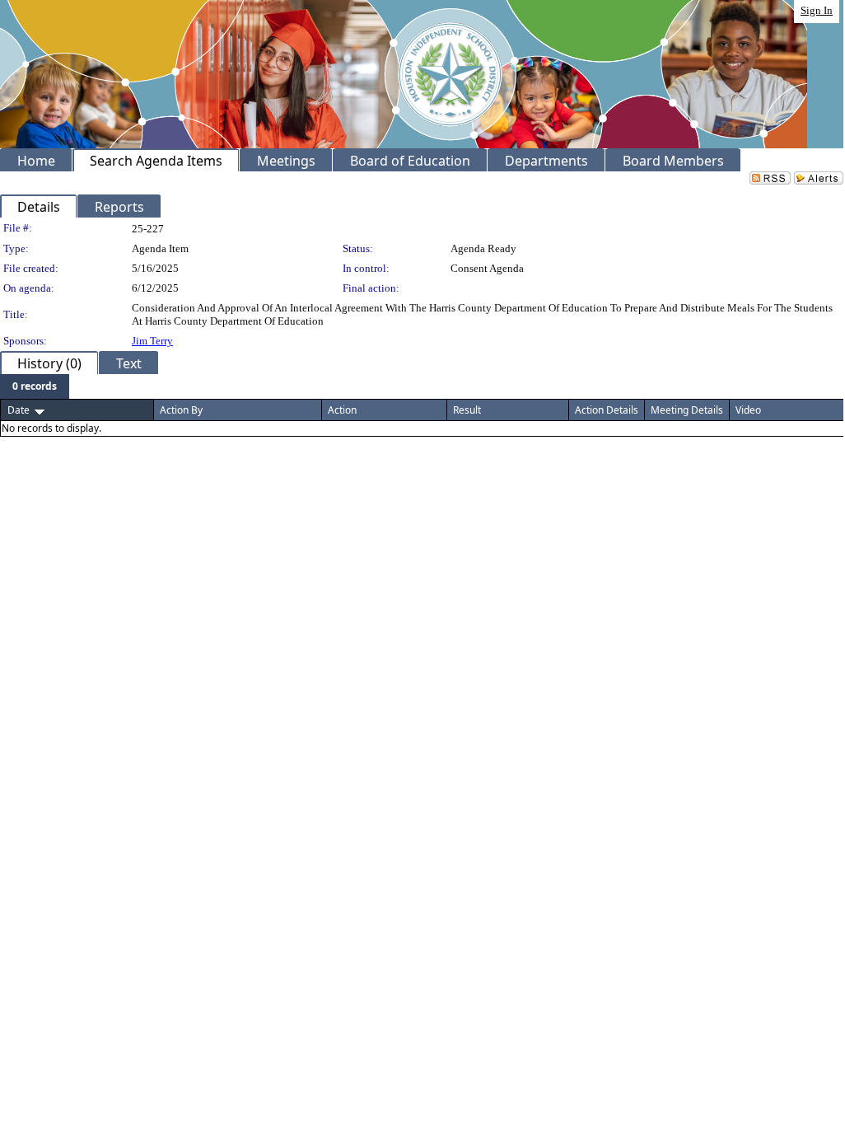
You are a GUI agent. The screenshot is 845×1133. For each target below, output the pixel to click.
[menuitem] (34, 386)
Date (18, 410)
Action (342, 410)
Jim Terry (152, 341)
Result (467, 410)
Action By (181, 410)
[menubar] (34, 386)
